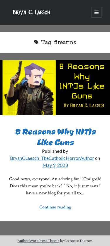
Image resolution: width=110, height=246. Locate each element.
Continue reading (55, 207)
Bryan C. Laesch (31, 12)
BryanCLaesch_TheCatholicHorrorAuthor (52, 158)
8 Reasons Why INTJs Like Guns (55, 87)
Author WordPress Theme (39, 240)
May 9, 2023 (55, 165)
